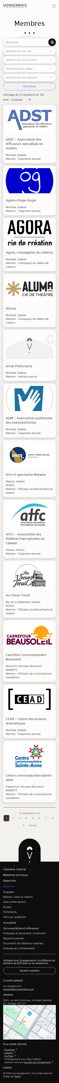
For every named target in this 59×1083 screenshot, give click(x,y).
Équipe (7, 906)
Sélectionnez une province (21, 59)
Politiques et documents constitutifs (24, 933)
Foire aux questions (14, 916)
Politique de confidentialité (19, 948)
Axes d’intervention (14, 901)
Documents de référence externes (23, 943)
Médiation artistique (15, 875)
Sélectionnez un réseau (19, 68)
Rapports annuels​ (13, 938)
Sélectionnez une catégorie (22, 77)
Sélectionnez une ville (18, 51)
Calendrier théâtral (14, 869)
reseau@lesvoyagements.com (18, 989)
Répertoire (9, 881)
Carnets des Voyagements (37, 1062)
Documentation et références (21, 928)
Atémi (17, 1076)
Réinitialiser (29, 86)
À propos (8, 892)
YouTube (8, 1056)
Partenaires (10, 911)
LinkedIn (8, 1052)
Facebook (8, 1049)
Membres (8, 886)
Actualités (9, 923)
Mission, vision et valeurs (18, 896)
